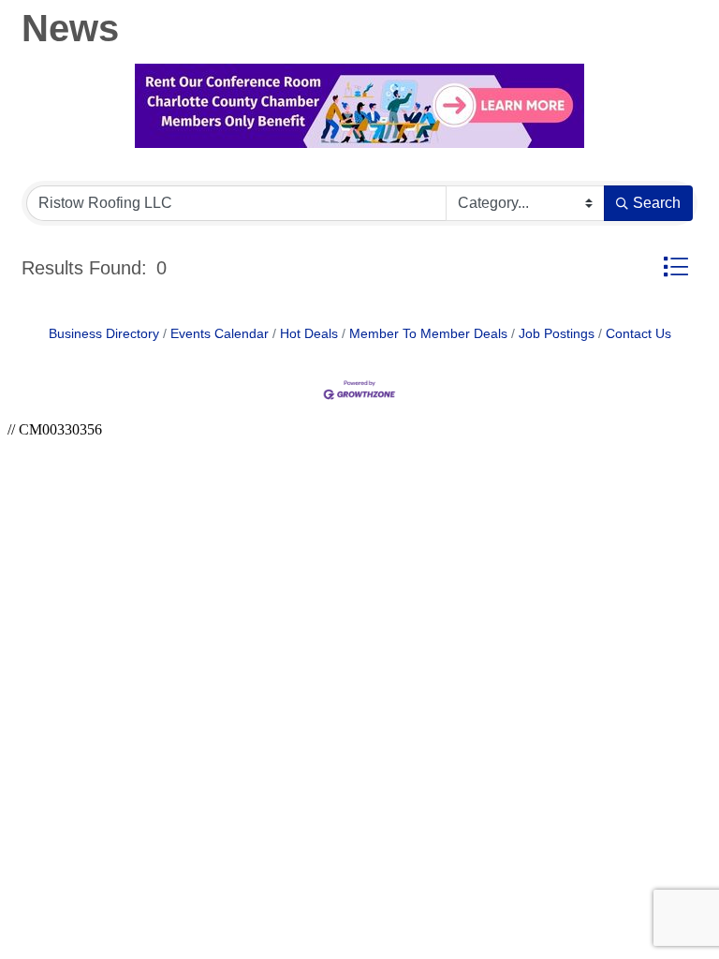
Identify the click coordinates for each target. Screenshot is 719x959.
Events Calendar (219, 334)
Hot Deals (309, 334)
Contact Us (638, 334)
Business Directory (104, 334)
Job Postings (556, 334)
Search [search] (657, 203)
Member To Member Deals (428, 334)
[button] (675, 266)
